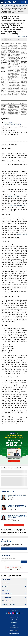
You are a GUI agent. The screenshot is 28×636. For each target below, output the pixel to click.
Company (14, 622)
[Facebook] (11, 613)
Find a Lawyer (5, 555)
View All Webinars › (14, 525)
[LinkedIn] (6, 613)
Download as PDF (22, 36)
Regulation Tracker (8, 5)
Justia (2, 5)
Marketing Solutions (8, 604)
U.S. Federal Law (7, 594)
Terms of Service (14, 627)
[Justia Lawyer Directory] (21, 613)
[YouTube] (8, 613)
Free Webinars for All (7, 491)
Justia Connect (14, 617)
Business (4, 586)
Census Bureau (5, 6)
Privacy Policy (14, 630)
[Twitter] (19, 613)
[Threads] (15, 613)
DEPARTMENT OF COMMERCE (12, 124)
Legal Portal (14, 619)
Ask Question (14, 548)
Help (14, 625)
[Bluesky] (17, 613)
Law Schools (6, 590)
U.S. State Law (6, 597)
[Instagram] (13, 613)
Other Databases (7, 601)
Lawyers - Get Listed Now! (14, 567)
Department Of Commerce (20, 5)
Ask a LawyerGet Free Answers (6, 540)
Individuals (5, 583)
